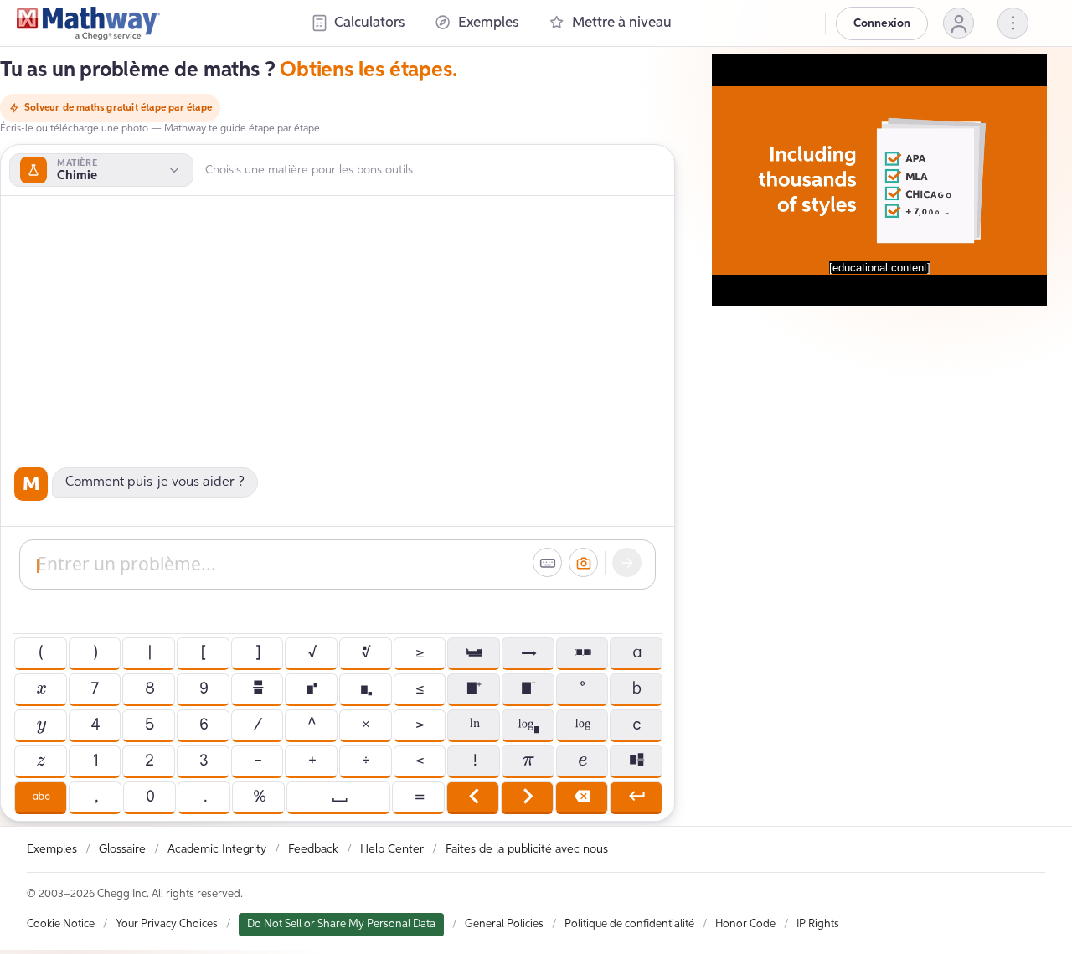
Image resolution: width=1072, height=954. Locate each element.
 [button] (365, 653)
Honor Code (745, 924)
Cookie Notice (61, 924)
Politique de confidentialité (629, 924)
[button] (958, 23)
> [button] (419, 725)
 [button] (581, 797)
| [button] (149, 653)
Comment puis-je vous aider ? (155, 482)
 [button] (474, 725)
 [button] (311, 689)
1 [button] (94, 761)
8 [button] (149, 689)
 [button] (365, 689)
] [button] (257, 653)
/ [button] (257, 725)
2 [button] (148, 761)
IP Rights (817, 924)
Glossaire (122, 849)
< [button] (419, 761)
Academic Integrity (217, 849)
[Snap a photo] (583, 562)
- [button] (257, 761)
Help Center (392, 849)
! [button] (474, 761)
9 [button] (203, 689)
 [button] (528, 725)
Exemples (488, 23)
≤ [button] (419, 689)
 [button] (473, 653)
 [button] (40, 689)
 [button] (527, 689)
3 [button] (203, 761)
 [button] (40, 797)
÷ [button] (365, 761)
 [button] (528, 653)
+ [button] (311, 761)
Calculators (369, 23)
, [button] (95, 797)
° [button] (582, 689)
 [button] (474, 689)
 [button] (339, 797)
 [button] (40, 725)
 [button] (582, 761)
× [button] (365, 725)
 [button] (40, 761)
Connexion (881, 23)
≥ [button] (419, 653)
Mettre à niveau (622, 23)
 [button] (636, 797)
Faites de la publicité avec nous (527, 849)
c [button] (636, 725)
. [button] (204, 797)
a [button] (636, 653)
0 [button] (149, 797)
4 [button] (95, 725)
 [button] (472, 797)
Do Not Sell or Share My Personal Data (341, 924)
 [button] (257, 689)
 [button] (636, 761)
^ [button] (311, 725)
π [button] (527, 761)
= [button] (419, 797)
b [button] (636, 689)
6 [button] (203, 725)
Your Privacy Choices (167, 924)
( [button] (40, 653)
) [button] (94, 653)
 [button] (582, 653)
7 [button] (94, 689)
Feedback (313, 849)
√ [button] (312, 653)
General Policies (504, 924)
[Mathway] (88, 23)
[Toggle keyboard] (547, 562)
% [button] (258, 797)
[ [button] (202, 653)
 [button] (527, 797)
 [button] (582, 725)
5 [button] (148, 725)
